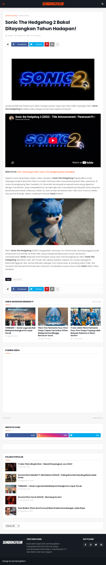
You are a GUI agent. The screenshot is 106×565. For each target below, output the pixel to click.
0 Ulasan (37, 35)
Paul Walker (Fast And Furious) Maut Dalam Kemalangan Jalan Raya (51, 508)
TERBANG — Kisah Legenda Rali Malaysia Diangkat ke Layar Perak (20, 330)
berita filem (24, 15)
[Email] (52, 44)
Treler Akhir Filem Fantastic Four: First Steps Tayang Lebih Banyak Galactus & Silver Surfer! (85, 332)
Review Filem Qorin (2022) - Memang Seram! (40, 497)
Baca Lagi (97, 302)
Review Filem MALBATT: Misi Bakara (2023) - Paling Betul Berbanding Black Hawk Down (57, 476)
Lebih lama (97, 418)
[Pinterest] (46, 44)
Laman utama (11, 15)
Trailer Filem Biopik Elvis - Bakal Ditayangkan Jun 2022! (45, 464)
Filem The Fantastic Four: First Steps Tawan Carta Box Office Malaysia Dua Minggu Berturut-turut (53, 332)
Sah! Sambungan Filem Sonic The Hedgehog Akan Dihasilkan (46, 171)
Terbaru (7, 418)
